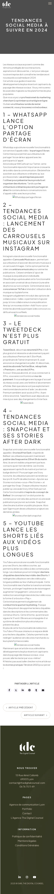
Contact (27, 813)
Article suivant (34, 715)
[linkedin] (22, 690)
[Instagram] (27, 877)
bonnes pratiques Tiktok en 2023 (22, 664)
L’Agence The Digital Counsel (27, 817)
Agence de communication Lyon (27, 804)
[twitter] (16, 690)
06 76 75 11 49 (27, 786)
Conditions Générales (27, 845)
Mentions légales (27, 840)
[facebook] (9, 690)
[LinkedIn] (19, 877)
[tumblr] (36, 690)
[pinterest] (29, 690)
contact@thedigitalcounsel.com (27, 782)
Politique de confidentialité (27, 836)
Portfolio (27, 808)
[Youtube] (34, 877)
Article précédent (21, 707)
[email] (42, 690)
